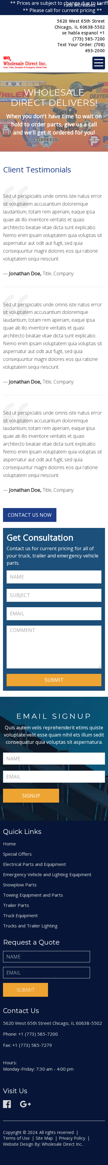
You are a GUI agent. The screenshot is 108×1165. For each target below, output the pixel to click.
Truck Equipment (20, 915)
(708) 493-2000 (95, 47)
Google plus (25, 1104)
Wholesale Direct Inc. (61, 1144)
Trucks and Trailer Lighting (30, 926)
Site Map (44, 1138)
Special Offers (17, 854)
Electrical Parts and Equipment (34, 864)
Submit (25, 990)
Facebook (7, 1104)
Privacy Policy (72, 1138)
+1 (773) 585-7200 (89, 36)
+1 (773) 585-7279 (32, 1045)
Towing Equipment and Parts (33, 895)
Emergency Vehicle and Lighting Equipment (47, 874)
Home (9, 844)
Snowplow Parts (20, 885)
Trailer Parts (16, 905)
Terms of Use (16, 1138)
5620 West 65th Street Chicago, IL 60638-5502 (80, 24)
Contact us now (30, 515)
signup (31, 795)
